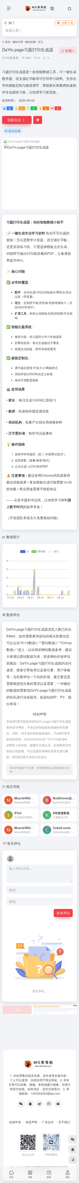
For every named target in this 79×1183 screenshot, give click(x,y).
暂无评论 (14, 843)
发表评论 (63, 912)
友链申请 (15, 1122)
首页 (7, 41)
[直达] (36, 800)
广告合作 (48, 1122)
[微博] (39, 1104)
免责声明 (31, 1122)
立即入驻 (67, 23)
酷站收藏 (30, 41)
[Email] (58, 1104)
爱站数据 (48, 642)
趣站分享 (18, 41)
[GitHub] (49, 1104)
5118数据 (28, 642)
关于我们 (64, 1122)
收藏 (69, 50)
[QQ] (30, 1104)
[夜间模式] (72, 1159)
